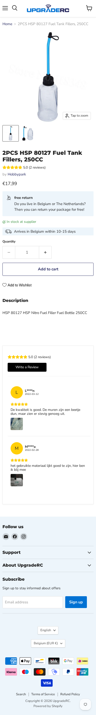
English (45, 630)
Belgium (46, 643)
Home (7, 24)
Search (21, 694)
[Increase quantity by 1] (45, 252)
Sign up (76, 602)
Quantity (9, 242)
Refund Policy (70, 694)
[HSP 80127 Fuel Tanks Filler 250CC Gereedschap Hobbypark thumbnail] (10, 133)
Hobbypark (17, 174)
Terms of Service (43, 694)
